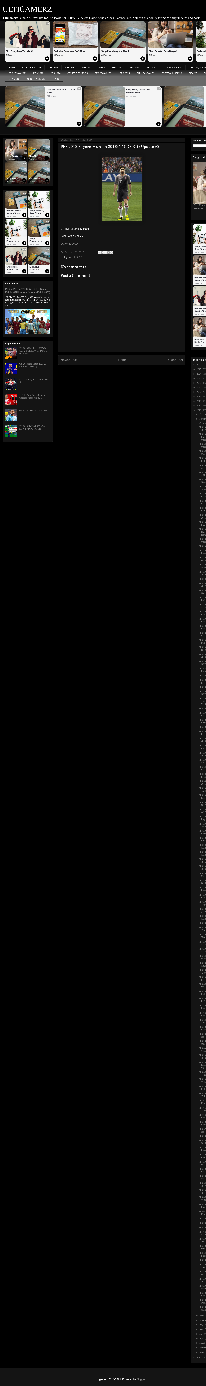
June (201, 1329)
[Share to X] (105, 252)
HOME (12, 67)
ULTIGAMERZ (27, 9)
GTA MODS (14, 79)
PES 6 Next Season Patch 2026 (33, 410)
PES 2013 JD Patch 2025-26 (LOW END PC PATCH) (32, 427)
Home (122, 359)
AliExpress (10, 55)
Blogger (140, 1379)
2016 (199, 410)
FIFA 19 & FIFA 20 (173, 67)
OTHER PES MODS (77, 73)
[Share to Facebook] (108, 252)
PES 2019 (87, 67)
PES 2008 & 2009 (104, 73)
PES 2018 (134, 67)
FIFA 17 (193, 73)
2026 (199, 365)
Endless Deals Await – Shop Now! (61, 91)
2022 (199, 383)
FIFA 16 (55, 79)
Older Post (175, 359)
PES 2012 (38, 73)
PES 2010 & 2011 (17, 73)
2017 (199, 405)
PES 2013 (151, 67)
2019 (199, 396)
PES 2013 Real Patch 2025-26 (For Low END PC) (32, 365)
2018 (199, 401)
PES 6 (102, 67)
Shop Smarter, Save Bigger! (163, 51)
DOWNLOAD (69, 243)
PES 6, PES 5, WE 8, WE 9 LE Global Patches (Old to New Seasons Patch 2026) (27, 290)
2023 (199, 378)
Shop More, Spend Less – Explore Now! (139, 91)
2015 (199, 1358)
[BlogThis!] (102, 252)
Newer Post (69, 359)
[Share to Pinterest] (111, 252)
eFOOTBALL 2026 (31, 67)
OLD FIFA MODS (36, 79)
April (202, 1338)
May (201, 1334)
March (202, 1343)
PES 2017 (117, 67)
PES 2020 (70, 67)
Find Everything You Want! (19, 51)
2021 (199, 387)
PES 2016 (55, 73)
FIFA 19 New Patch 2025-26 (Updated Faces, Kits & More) (32, 396)
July (201, 1325)
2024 (199, 374)
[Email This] (99, 252)
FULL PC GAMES (145, 73)
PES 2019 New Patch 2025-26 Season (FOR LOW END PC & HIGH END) (33, 351)
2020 (199, 392)
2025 (199, 369)
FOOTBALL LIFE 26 (171, 73)
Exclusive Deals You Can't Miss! (69, 51)
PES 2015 (125, 73)
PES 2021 (53, 67)
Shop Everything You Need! (115, 51)
